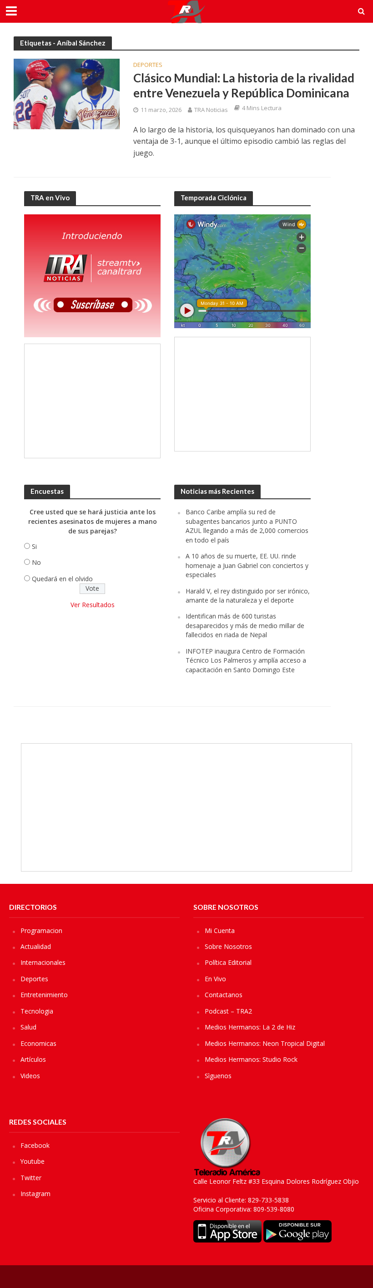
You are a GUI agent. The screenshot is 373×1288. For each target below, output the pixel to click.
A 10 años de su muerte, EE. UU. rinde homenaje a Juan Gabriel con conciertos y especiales (247, 565)
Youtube (32, 1161)
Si (34, 546)
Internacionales (43, 962)
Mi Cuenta (220, 930)
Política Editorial (228, 962)
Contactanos (223, 994)
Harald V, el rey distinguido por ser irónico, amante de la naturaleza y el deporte (248, 595)
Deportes (147, 65)
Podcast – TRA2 (228, 1011)
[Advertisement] (92, 401)
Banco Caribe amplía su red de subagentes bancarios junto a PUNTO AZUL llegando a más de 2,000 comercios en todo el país (247, 525)
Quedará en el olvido (62, 578)
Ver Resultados (93, 604)
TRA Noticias (211, 110)
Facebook (35, 1145)
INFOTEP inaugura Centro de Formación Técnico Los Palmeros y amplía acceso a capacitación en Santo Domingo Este (246, 660)
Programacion (41, 930)
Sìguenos (218, 1075)
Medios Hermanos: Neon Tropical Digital (265, 1043)
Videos (30, 1075)
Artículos (33, 1059)
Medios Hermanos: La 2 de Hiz (250, 1027)
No (36, 562)
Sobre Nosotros (228, 946)
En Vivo (215, 978)
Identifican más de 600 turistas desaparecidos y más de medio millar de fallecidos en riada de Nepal (245, 625)
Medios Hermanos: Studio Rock (251, 1059)
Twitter (30, 1177)
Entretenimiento (44, 994)
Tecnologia (36, 1011)
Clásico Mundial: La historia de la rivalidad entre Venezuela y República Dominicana (243, 86)
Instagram (35, 1193)
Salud (28, 1027)
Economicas (38, 1043)
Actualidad (35, 946)
